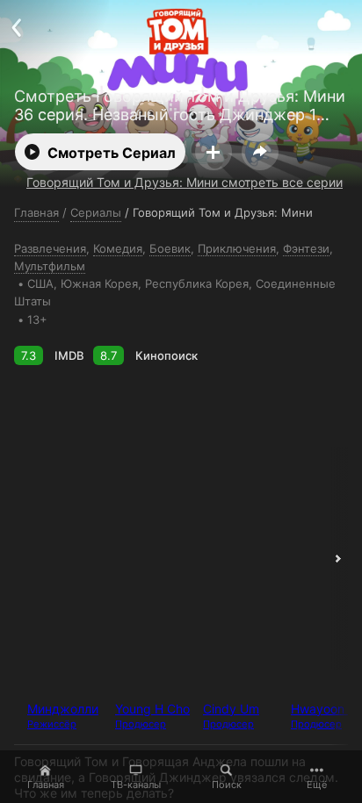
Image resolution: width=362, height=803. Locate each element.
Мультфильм (49, 266)
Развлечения (50, 248)
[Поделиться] (260, 151)
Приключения (237, 248)
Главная (45, 784)
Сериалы (95, 212)
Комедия (117, 248)
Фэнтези (306, 248)
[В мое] (213, 151)
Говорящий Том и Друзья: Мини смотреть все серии (184, 182)
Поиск (227, 784)
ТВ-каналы (136, 784)
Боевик (170, 248)
